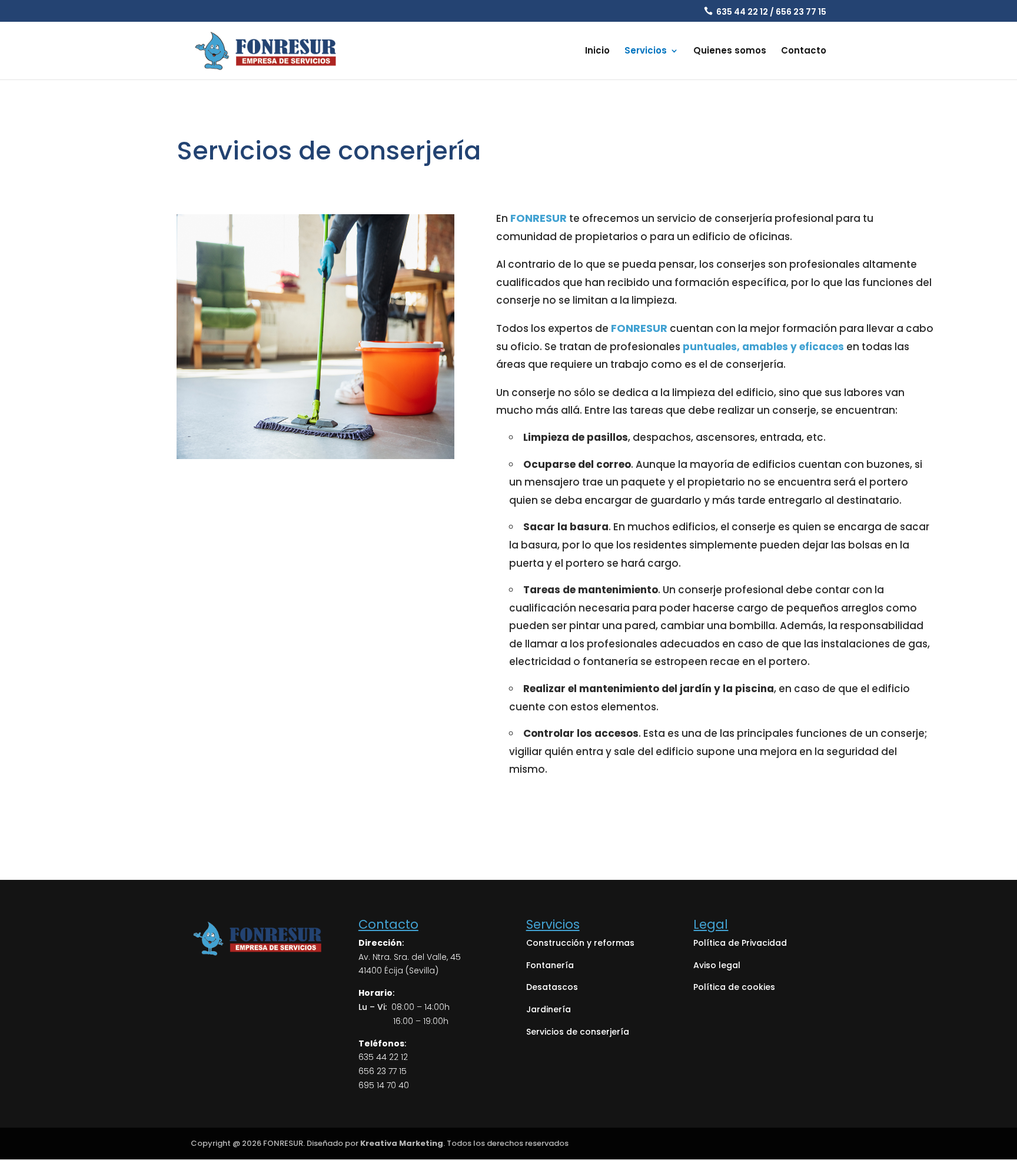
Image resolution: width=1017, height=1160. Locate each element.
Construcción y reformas (580, 943)
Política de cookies (734, 987)
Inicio (597, 51)
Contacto (803, 51)
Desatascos (552, 987)
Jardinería (548, 1009)
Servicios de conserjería (577, 1032)
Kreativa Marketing (401, 1143)
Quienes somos (729, 51)
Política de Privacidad (740, 943)
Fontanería (550, 965)
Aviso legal (716, 965)
